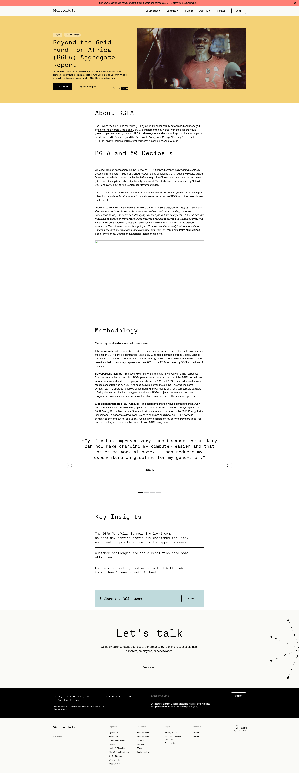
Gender (112, 744)
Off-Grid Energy (115, 756)
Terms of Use (170, 743)
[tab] (149, 537)
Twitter (196, 733)
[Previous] (69, 465)
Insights (189, 11)
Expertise (171, 11)
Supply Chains (115, 764)
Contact (221, 11)
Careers (140, 740)
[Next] (230, 465)
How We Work (143, 733)
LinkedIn (196, 736)
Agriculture (113, 733)
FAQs (139, 748)
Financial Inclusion (117, 740)
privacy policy (192, 707)
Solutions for (152, 11)
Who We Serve (143, 736)
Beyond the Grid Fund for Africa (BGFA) (122, 126)
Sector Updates (143, 752)
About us (203, 11)
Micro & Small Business (119, 752)
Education (113, 736)
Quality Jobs (114, 760)
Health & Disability (117, 748)
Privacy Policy (171, 733)
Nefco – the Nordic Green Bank (115, 129)
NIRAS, (136, 133)
